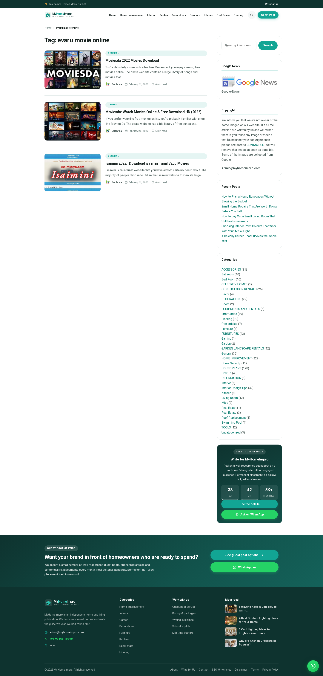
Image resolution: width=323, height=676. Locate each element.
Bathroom (228, 274)
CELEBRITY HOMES (234, 284)
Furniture (195, 14)
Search (268, 45)
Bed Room (228, 279)
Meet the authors (182, 632)
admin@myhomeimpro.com (67, 632)
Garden (163, 14)
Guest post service (184, 606)
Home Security (231, 363)
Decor (225, 294)
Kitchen (208, 14)
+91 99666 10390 (61, 638)
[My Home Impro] (64, 15)
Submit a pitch (181, 626)
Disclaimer (241, 669)
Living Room (230, 398)
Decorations (179, 14)
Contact (203, 669)
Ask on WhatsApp (252, 514)
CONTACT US (255, 145)
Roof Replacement (234, 417)
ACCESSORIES (231, 269)
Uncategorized (231, 432)
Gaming (226, 338)
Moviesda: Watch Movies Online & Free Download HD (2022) (153, 112)
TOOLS (226, 427)
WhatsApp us (247, 567)
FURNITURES (230, 333)
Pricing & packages (184, 613)
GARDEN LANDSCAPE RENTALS (243, 348)
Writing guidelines (183, 620)
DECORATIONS (231, 299)
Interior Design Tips (234, 388)
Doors (226, 304)
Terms (255, 669)
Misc (225, 403)
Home (112, 14)
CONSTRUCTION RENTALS (239, 289)
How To (226, 373)
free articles (229, 324)
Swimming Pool (232, 422)
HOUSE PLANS (231, 368)
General (113, 53)
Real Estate (223, 14)
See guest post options (242, 555)
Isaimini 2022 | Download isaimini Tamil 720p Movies (147, 163)
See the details (249, 504)
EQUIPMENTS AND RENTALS (241, 309)
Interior (151, 14)
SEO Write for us (221, 669)
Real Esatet (229, 408)
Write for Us (188, 669)
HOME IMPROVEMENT (237, 358)
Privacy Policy (270, 669)
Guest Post (268, 14)
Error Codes (229, 314)
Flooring (238, 14)
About (174, 669)
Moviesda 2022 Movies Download (132, 60)
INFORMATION (231, 378)
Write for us (272, 3)
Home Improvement (131, 14)
